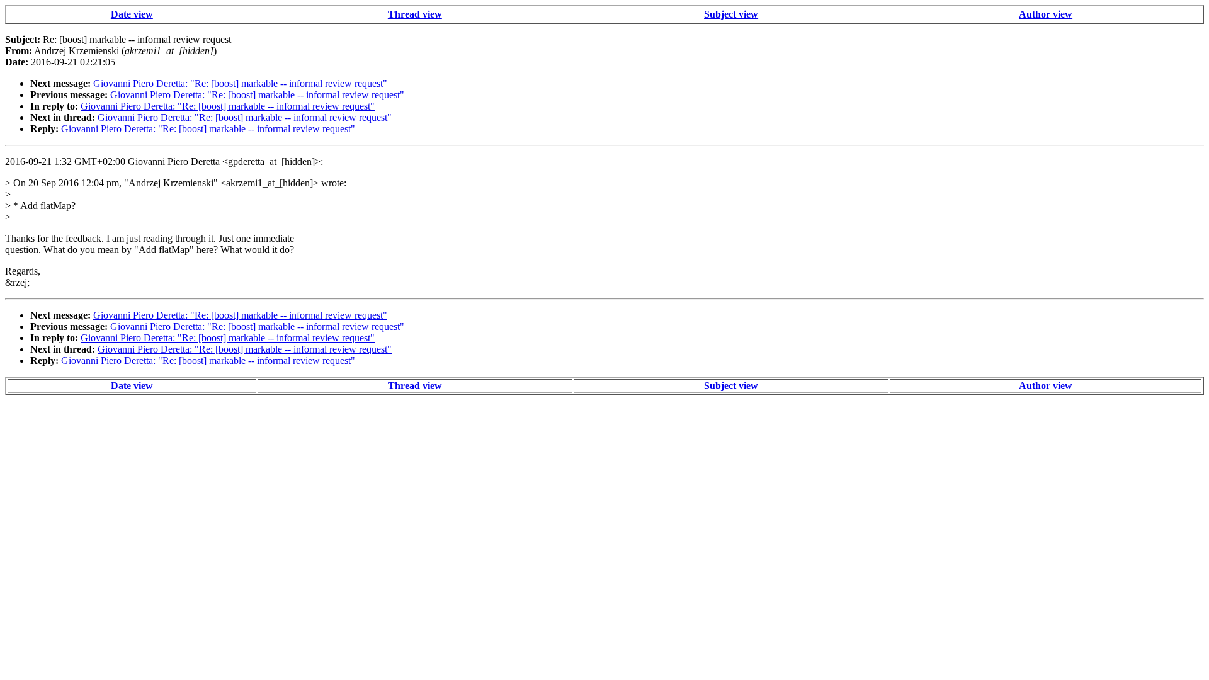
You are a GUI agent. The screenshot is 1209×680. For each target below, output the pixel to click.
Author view (1045, 14)
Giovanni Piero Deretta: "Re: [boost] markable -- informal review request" (240, 83)
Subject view (731, 14)
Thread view (415, 14)
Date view (132, 14)
